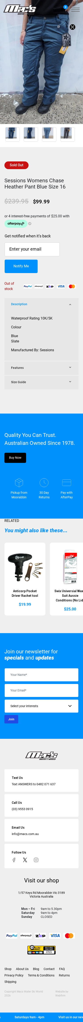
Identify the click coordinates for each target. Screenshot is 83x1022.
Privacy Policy (13, 975)
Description (19, 304)
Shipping (10, 981)
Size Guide (18, 382)
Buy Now (15, 457)
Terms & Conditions (41, 975)
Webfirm (60, 995)
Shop (8, 969)
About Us (22, 969)
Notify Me (21, 266)
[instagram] (36, 859)
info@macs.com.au (25, 834)
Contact (49, 969)
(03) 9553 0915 (22, 809)
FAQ (62, 969)
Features (17, 368)
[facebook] (14, 859)
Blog (36, 969)
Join (11, 719)
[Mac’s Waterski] (20, 9)
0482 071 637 (46, 784)
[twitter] (25, 859)
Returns (64, 975)
